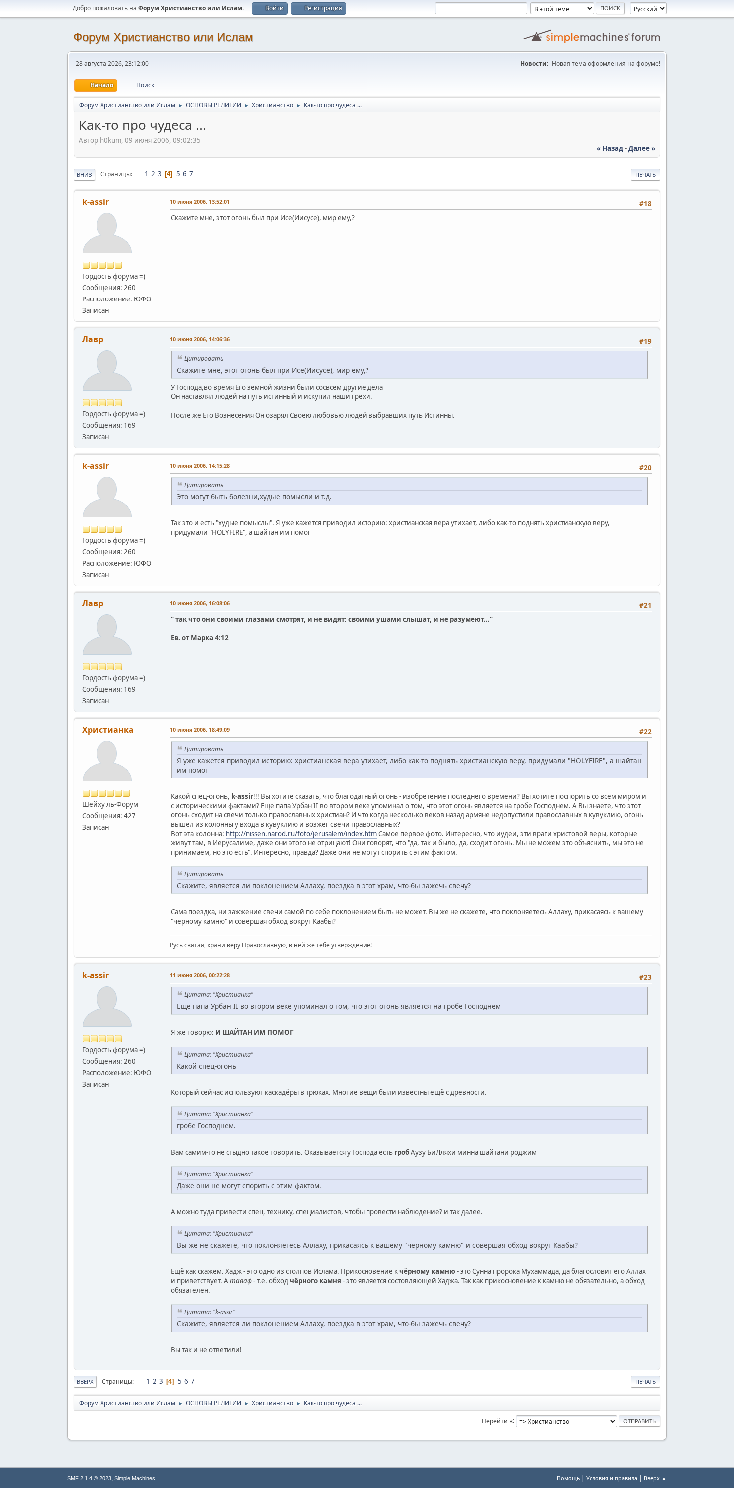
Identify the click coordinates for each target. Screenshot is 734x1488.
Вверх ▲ (655, 1478)
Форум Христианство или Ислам (163, 37)
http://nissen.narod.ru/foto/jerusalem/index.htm (301, 833)
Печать (645, 174)
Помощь (568, 1478)
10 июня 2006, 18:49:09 (200, 729)
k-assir (95, 201)
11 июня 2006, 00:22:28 (200, 975)
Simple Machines (134, 1478)
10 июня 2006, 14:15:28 (200, 465)
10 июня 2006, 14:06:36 (200, 339)
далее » (641, 148)
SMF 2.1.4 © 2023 (89, 1478)
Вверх (85, 1381)
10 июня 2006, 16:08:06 (200, 603)
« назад (610, 148)
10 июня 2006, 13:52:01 (200, 201)
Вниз (84, 174)
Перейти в (497, 1420)
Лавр (92, 339)
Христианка (108, 729)
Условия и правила (611, 1478)
